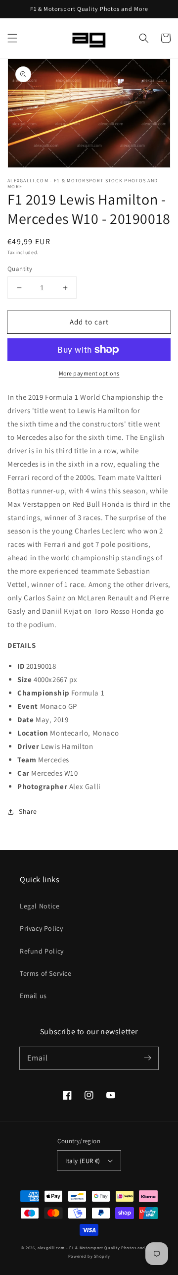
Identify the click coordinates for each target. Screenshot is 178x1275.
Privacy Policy (41, 928)
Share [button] (28, 811)
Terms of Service (46, 973)
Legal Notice (39, 906)
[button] (12, 38)
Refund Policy (42, 951)
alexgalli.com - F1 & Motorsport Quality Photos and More (97, 1247)
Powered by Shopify (89, 1256)
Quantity (19, 269)
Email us (33, 995)
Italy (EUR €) (82, 1161)
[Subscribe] (147, 1058)
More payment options (89, 373)
